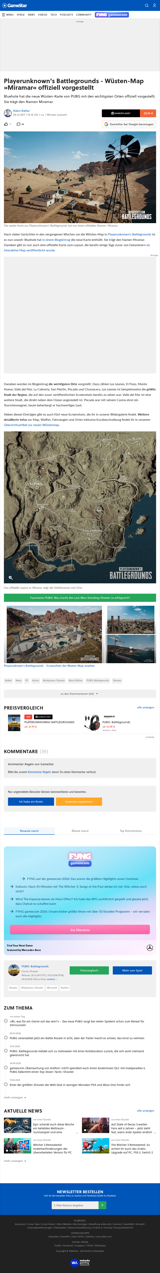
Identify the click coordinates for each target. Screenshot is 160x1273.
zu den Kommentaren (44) (77, 694)
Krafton (65, 987)
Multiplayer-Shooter (54, 680)
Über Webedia (64, 1224)
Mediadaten (60, 1227)
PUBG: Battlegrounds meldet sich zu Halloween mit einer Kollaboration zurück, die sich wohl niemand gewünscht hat (77, 1053)
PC (26, 680)
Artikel (8, 680)
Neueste (29, 831)
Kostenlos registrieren (79, 802)
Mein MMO (78, 1236)
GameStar (54, 1236)
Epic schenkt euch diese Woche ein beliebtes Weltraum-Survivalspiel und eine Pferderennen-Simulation (53, 1130)
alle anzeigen (145, 707)
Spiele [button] (21, 14)
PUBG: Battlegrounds (97, 680)
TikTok (89, 1245)
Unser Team (34, 1224)
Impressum (20, 1224)
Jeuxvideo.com (104, 1236)
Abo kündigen (80, 1224)
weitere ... (52, 979)
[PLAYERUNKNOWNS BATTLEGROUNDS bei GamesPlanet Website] (14, 723)
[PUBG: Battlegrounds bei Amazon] (92, 723)
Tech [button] (54, 14)
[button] (147, 5)
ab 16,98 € (108, 727)
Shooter (117, 680)
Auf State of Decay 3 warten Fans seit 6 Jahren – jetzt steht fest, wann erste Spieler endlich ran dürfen (131, 1130)
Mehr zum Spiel (132, 970)
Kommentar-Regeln (39, 772)
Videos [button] (42, 14)
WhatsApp (100, 1245)
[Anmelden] (102, 1205)
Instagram (80, 1245)
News (18, 680)
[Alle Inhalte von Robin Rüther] (8, 113)
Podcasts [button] (66, 14)
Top (131, 831)
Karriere (117, 1224)
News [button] (31, 14)
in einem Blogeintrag (56, 239)
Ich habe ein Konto (31, 802)
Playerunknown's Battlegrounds (129, 234)
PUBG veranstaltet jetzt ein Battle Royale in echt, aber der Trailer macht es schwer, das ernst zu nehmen (77, 1038)
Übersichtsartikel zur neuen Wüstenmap (31, 425)
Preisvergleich (23, 708)
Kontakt (140, 1224)
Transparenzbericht (123, 1227)
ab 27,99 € (30, 727)
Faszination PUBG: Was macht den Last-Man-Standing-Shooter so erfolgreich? (80, 598)
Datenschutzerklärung (79, 1227)
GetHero (90, 1236)
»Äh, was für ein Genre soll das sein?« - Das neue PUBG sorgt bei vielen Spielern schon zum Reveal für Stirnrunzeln (77, 1023)
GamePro (65, 1236)
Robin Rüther (21, 111)
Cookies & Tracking (102, 1227)
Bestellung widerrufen (100, 1224)
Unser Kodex (48, 1224)
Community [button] (84, 14)
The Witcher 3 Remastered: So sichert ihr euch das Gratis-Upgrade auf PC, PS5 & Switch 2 (132, 1149)
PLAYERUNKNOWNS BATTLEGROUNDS (49, 722)
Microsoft (52, 987)
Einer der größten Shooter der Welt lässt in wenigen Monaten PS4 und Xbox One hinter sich (70, 1085)
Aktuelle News (23, 1111)
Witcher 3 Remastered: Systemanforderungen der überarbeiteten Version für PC (52, 1149)
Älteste (80, 831)
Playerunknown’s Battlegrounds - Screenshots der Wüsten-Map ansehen (49, 666)
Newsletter (128, 1224)
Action (35, 680)
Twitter (57, 1245)
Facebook (68, 1245)
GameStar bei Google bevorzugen (132, 124)
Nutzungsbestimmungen (39, 1227)
